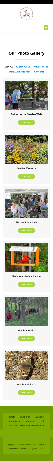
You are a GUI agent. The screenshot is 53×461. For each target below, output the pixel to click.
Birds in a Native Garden (26, 276)
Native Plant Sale (26, 222)
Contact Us (31, 421)
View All (9, 67)
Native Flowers (40, 67)
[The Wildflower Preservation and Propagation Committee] (26, 13)
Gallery (39, 417)
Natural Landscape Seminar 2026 (26, 425)
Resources (14, 421)
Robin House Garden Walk (26, 114)
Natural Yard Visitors (20, 72)
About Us (25, 417)
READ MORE (26, 122)
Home (12, 417)
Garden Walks (23, 67)
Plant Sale (39, 72)
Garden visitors (26, 384)
